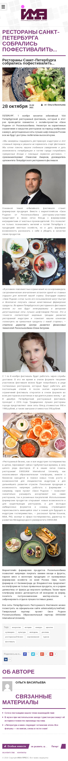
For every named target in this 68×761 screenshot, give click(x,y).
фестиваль (10, 642)
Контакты (21, 753)
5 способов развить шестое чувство (37, 746)
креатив (49, 627)
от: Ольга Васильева (55, 105)
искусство (16, 627)
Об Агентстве (8, 753)
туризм (46, 637)
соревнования (33, 637)
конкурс (38, 627)
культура (22, 632)
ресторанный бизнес (14, 637)
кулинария (9, 632)
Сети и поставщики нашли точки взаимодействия (29, 713)
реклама (45, 632)
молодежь (34, 632)
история (28, 627)
